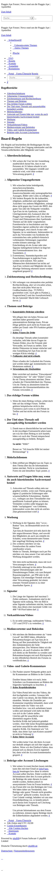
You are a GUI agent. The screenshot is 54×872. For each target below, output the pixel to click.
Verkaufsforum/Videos (17, 124)
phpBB (16, 838)
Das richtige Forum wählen (19, 104)
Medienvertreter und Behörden (21, 127)
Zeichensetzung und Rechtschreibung (24, 98)
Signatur (11, 122)
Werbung (11, 119)
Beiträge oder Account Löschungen (23, 132)
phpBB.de (32, 846)
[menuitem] (25, 45)
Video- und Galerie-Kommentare (22, 130)
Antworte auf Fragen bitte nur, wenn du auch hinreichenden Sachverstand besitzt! (27, 115)
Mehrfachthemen (14, 111)
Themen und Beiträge (17, 101)
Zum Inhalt (6, 12)
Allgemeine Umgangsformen (20, 96)
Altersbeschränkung (16, 93)
